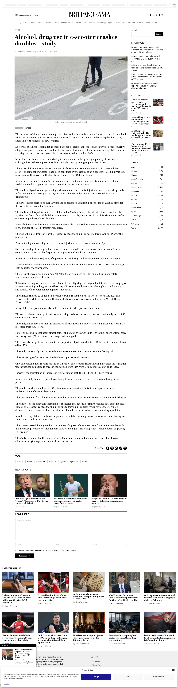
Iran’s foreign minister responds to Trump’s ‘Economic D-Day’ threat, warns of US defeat (32, 501)
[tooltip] (150, 15)
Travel (133, 220)
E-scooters (40, 461)
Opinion (17, 30)
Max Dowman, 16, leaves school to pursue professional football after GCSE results (146, 77)
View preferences (159, 677)
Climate (134, 175)
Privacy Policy (96, 665)
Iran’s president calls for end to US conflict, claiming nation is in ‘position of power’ (159, 637)
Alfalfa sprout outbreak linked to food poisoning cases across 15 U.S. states (147, 67)
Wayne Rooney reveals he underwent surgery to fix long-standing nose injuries (109, 501)
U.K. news (135, 224)
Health (134, 195)
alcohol (20, 461)
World (133, 228)
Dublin (29, 461)
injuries (63, 461)
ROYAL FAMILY (137, 207)
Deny (127, 677)
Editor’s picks (136, 187)
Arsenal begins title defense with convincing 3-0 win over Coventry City (145, 59)
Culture (134, 183)
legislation (74, 461)
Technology (136, 216)
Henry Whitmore (11, 606)
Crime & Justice (137, 179)
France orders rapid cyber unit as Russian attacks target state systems (123, 637)
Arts (133, 167)
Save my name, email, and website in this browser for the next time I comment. (48, 550)
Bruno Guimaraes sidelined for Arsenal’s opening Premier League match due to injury (18, 637)
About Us (94, 657)
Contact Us (6, 684)
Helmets (52, 461)
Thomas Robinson (24, 51)
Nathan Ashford (152, 643)
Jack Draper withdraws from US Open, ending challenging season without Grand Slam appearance (52, 639)
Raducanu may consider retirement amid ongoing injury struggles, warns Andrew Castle (70, 501)
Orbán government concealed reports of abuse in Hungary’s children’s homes (144, 86)
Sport (133, 212)
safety (84, 461)
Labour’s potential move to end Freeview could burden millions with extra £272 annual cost (147, 49)
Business (134, 171)
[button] (173, 670)
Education (135, 191)
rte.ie (28, 128)
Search (134, 30)
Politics (134, 203)
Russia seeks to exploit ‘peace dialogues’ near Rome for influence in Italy (88, 637)
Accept (96, 677)
